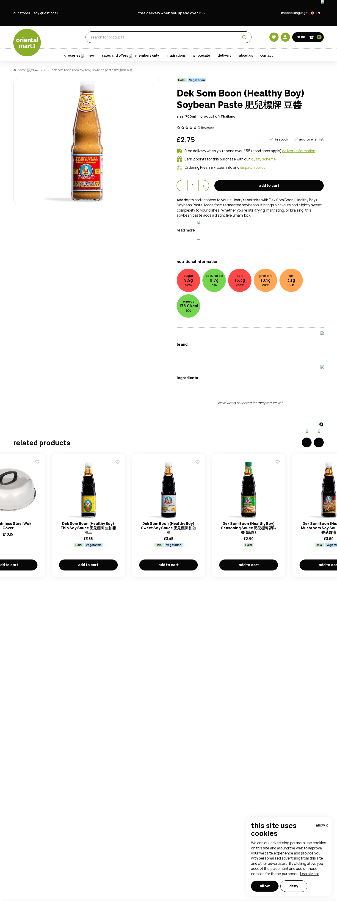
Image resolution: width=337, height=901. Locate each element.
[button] (317, 13)
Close (272, 190)
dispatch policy (252, 167)
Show (266, 240)
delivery (225, 55)
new (91, 55)
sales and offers (115, 55)
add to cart (88, 564)
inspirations (175, 55)
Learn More (309, 873)
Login (226, 258)
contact (266, 55)
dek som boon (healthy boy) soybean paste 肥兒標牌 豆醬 (92, 70)
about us (246, 55)
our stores (21, 13)
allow (265, 885)
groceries (59, 37)
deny (293, 885)
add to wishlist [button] (311, 139)
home (22, 70)
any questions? (46, 13)
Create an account (238, 301)
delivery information (298, 150)
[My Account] (285, 37)
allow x (322, 825)
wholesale (201, 55)
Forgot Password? (226, 275)
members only (147, 55)
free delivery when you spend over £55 (171, 13)
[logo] (27, 42)
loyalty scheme (263, 159)
